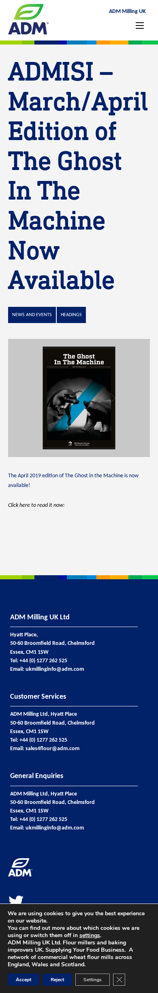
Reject (57, 979)
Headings (71, 315)
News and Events (32, 315)
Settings (92, 979)
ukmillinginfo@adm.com (55, 669)
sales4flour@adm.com (52, 749)
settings (89, 935)
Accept (23, 979)
